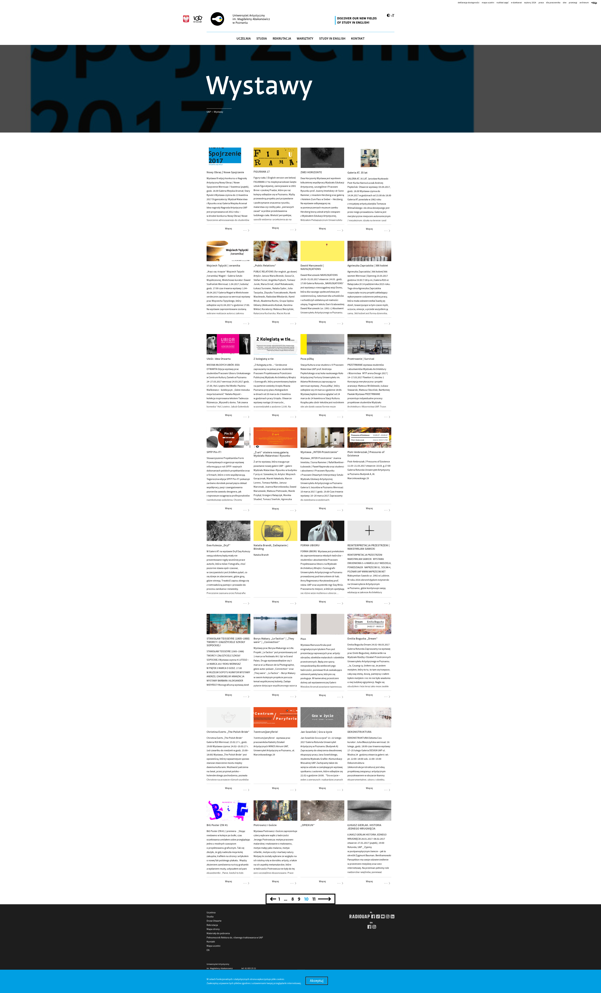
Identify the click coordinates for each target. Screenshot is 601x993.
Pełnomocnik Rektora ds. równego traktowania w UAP (235, 937)
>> (324, 899)
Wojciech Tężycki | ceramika (223, 265)
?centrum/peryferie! (266, 732)
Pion (303, 639)
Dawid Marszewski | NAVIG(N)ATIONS (312, 267)
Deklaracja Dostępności (468, 2)
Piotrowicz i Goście (265, 825)
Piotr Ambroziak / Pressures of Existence (365, 453)
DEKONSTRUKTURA (359, 732)
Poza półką (307, 359)
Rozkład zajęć (502, 2)
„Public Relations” (265, 265)
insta (388, 916)
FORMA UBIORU (310, 545)
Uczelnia (243, 38)
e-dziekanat (516, 2)
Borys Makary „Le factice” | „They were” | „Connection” (274, 640)
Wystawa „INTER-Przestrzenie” (319, 452)
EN (208, 950)
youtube (383, 916)
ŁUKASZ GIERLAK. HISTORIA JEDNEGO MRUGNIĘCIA (364, 826)
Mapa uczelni (488, 2)
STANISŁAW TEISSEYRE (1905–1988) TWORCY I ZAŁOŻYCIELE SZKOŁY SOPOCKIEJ (228, 642)
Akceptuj (317, 980)
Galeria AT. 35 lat (357, 172)
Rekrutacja (282, 38)
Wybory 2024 (530, 2)
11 (314, 899)
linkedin (392, 916)
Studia (261, 38)
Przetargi (573, 2)
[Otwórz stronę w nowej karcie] (356, 20)
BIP (594, 3)
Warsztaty (305, 38)
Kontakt (358, 38)
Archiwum (584, 2)
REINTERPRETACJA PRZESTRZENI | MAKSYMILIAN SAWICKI (368, 547)
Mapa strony (213, 929)
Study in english (332, 38)
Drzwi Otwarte (214, 920)
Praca (541, 2)
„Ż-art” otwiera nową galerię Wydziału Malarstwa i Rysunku (272, 454)
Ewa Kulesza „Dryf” (218, 545)
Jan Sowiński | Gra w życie (316, 732)
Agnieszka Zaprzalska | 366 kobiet (367, 265)
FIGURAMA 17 (262, 172)
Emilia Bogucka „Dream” (362, 638)
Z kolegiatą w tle (264, 359)
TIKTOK (378, 916)
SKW (564, 2)
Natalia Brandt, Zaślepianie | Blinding (271, 547)
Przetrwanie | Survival (360, 359)
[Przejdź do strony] (246, 19)
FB (373, 916)
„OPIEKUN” (307, 825)
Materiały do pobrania (218, 933)
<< (274, 899)
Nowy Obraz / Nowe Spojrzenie (225, 172)
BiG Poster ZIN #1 (217, 825)
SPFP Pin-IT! (214, 452)
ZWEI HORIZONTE (311, 172)
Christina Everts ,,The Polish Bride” (228, 732)
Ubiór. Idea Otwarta (219, 359)
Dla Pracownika (553, 2)
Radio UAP (359, 916)
